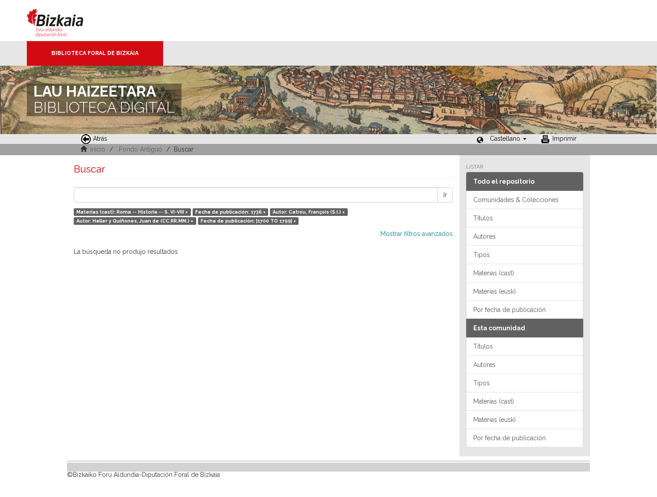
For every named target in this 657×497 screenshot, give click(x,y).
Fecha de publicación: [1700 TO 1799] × (248, 220)
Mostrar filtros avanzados (416, 233)
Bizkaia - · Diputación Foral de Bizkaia (64, 20)
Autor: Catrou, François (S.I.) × (309, 212)
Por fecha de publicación (509, 309)
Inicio (97, 149)
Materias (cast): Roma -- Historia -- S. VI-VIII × (132, 212)
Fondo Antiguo (140, 149)
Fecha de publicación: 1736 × (230, 212)
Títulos (483, 218)
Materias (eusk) (494, 291)
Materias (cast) (493, 273)
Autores (484, 236)
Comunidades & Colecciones (516, 199)
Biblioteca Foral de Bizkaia (95, 53)
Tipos (481, 254)
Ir (445, 194)
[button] (508, 138)
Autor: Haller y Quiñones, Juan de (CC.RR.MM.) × (134, 220)
